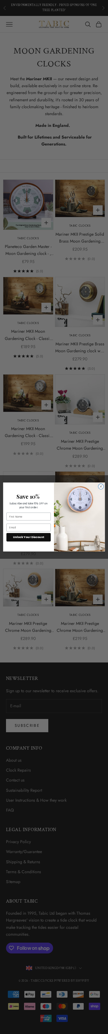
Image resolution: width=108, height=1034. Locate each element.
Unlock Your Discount (28, 537)
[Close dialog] (101, 486)
